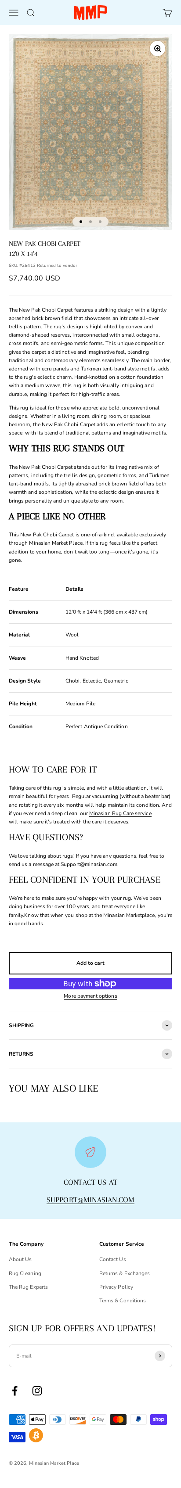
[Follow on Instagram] (37, 1391)
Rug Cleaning (25, 1273)
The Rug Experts (28, 1286)
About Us (20, 1259)
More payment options (90, 995)
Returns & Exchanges (124, 1273)
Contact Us (112, 1259)
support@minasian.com (91, 1199)
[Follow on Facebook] (15, 1391)
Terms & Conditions (122, 1300)
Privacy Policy (116, 1286)
